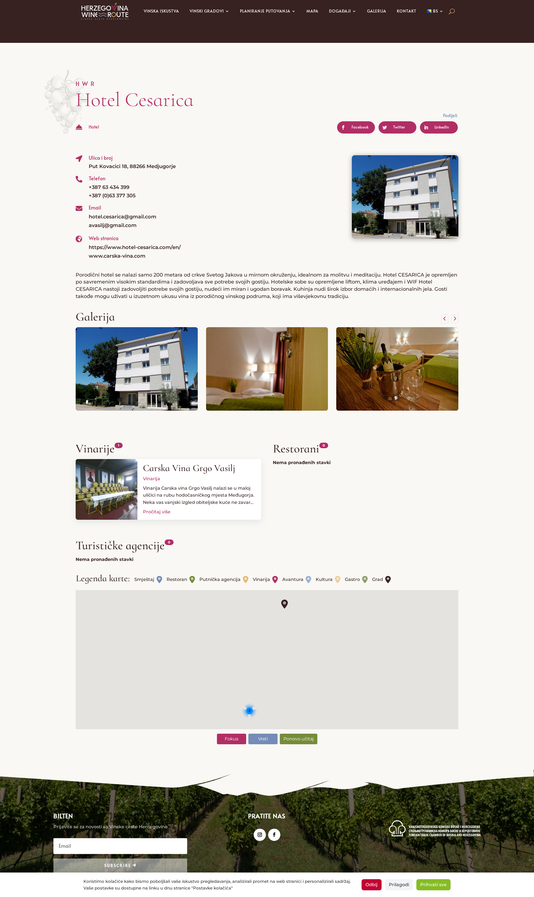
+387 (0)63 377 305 (112, 196)
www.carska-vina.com (117, 256)
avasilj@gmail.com (113, 225)
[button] (284, 604)
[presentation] (444, 318)
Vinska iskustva (161, 11)
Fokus (231, 738)
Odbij (371, 884)
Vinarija (151, 478)
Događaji (340, 11)
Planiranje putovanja (265, 11)
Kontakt (406, 11)
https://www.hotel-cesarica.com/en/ (135, 247)
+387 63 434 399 (109, 187)
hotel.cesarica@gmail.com (122, 217)
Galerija (376, 11)
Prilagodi (399, 884)
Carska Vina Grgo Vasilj (189, 468)
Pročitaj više (156, 511)
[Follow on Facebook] (274, 835)
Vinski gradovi (207, 11)
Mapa (312, 11)
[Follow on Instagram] (260, 835)
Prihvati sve (433, 884)
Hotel (94, 127)
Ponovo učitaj (298, 738)
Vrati (263, 738)
